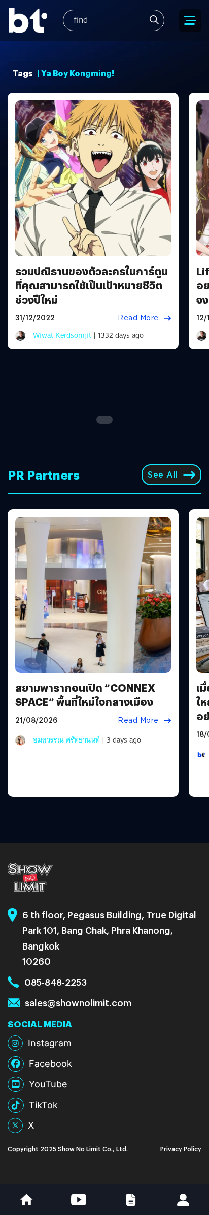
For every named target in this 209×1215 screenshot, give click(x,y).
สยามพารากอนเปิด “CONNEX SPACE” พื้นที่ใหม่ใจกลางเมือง (85, 694)
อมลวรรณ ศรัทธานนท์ (66, 740)
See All (163, 475)
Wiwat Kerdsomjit (62, 335)
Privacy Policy (180, 1148)
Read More (138, 318)
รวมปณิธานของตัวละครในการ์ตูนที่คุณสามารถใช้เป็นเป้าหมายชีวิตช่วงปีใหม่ (91, 285)
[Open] (190, 20)
